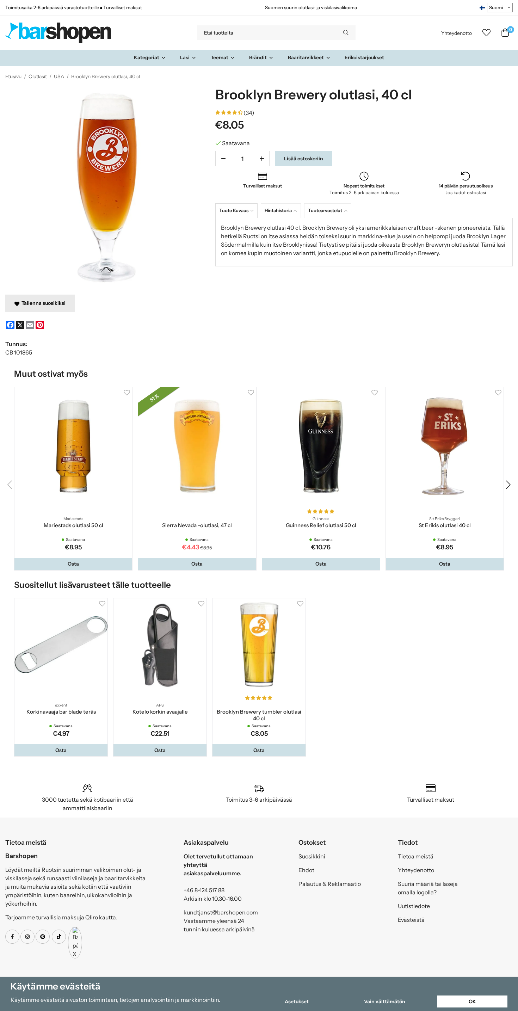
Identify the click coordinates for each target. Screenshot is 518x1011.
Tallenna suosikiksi (42, 303)
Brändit (258, 57)
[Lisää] (262, 158)
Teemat (219, 57)
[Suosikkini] (486, 33)
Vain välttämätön (384, 1001)
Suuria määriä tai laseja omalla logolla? (428, 888)
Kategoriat (146, 57)
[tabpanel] (364, 242)
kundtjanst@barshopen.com (221, 912)
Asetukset (297, 1001)
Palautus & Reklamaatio (329, 883)
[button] (73, 564)
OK (472, 1001)
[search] (346, 32)
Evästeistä (411, 919)
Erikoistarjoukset (364, 57)
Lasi (185, 57)
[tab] (238, 210)
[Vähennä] (223, 158)
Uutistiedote (414, 906)
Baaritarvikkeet (306, 57)
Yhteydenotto (456, 33)
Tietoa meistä (415, 856)
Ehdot (306, 870)
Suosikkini (311, 856)
